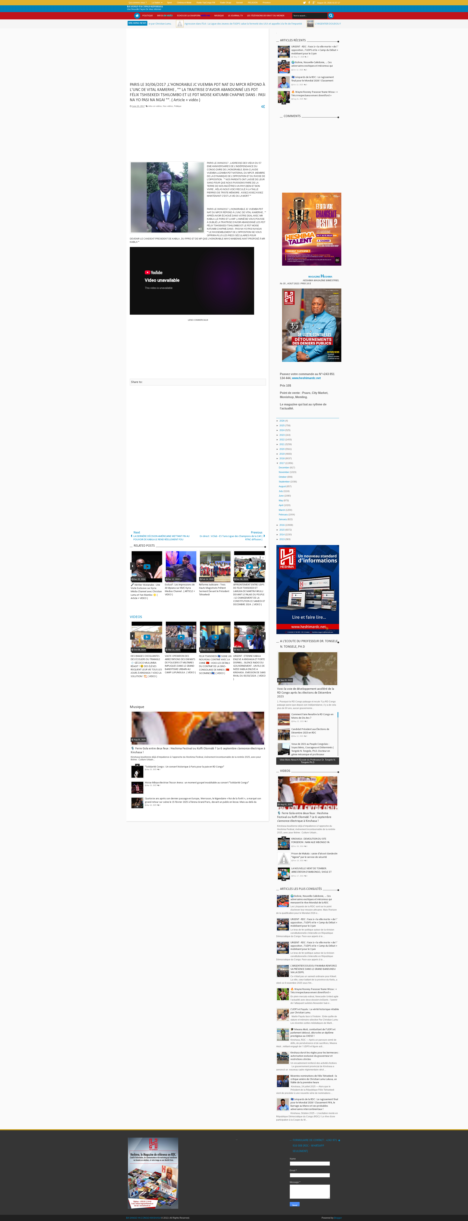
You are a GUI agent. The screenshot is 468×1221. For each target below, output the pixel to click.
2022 (282, 439)
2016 (282, 525)
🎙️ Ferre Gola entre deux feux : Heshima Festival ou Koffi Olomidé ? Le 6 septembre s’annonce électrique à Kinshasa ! (314, 95)
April (281, 505)
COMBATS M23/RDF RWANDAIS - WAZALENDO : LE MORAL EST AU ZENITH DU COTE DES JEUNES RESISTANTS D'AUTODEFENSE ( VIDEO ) (181, 663)
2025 (282, 425)
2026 (282, 421)
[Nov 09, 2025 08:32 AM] (238, 23)
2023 (282, 435)
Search (331, 15)
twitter (304, 2)
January (283, 519)
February (283, 514)
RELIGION (253, 2)
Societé (239, 2)
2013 (282, 539)
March (282, 510)
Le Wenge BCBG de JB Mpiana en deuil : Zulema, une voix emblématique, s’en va (187, 782)
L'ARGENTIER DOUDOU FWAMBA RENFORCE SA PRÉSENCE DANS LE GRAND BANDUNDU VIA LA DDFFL (297, 24)
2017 (282, 463)
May (281, 500)
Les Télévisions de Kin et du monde (265, 15)
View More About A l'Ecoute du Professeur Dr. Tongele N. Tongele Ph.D (308, 761)
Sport (169, 2)
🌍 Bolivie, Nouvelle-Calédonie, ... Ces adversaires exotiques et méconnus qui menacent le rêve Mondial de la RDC (311, 899)
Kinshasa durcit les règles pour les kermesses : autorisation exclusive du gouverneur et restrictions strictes (314, 1056)
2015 (282, 530)
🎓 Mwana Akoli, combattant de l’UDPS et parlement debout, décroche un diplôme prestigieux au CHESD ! (313, 81)
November (284, 472)
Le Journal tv (235, 15)
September (284, 481)
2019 (282, 454)
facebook (309, 2)
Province (267, 2)
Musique (219, 15)
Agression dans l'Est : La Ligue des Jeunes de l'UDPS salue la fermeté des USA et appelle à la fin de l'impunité (171, 24)
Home (137, 16)
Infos (165, 15)
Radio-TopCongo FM (206, 2)
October (283, 477)
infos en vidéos (155, 106)
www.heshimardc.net (306, 378)
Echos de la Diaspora (193, 15)
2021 (282, 444)
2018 (282, 458)
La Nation (156, 2)
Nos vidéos (168, 106)
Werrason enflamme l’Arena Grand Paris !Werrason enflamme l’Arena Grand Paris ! (188, 798)
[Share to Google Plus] (160, 650)
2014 (282, 534)
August (282, 486)
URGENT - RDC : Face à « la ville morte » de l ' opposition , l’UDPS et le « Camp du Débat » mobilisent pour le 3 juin (314, 50)
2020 (282, 449)
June (281, 496)
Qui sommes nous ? (138, 2)
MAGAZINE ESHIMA (320, 277)
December (284, 467)
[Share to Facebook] (150, 650)
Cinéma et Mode (184, 2)
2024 (282, 430)
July (281, 491)
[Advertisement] (198, 56)
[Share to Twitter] (155, 650)
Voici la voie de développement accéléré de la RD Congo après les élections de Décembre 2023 (305, 692)
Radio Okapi (225, 2)
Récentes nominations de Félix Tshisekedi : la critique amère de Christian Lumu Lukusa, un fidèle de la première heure (313, 1079)
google (314, 2)
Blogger (338, 1218)
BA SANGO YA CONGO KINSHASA (145, 6)
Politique (147, 15)
